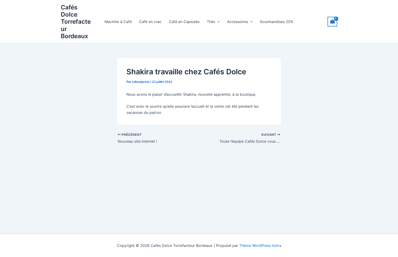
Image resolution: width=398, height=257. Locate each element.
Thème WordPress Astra (260, 245)
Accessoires (237, 21)
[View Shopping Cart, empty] (332, 21)
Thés (211, 21)
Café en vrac (150, 21)
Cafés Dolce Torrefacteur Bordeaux (76, 22)
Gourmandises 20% (276, 21)
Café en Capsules (184, 21)
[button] (217, 21)
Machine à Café (118, 21)
